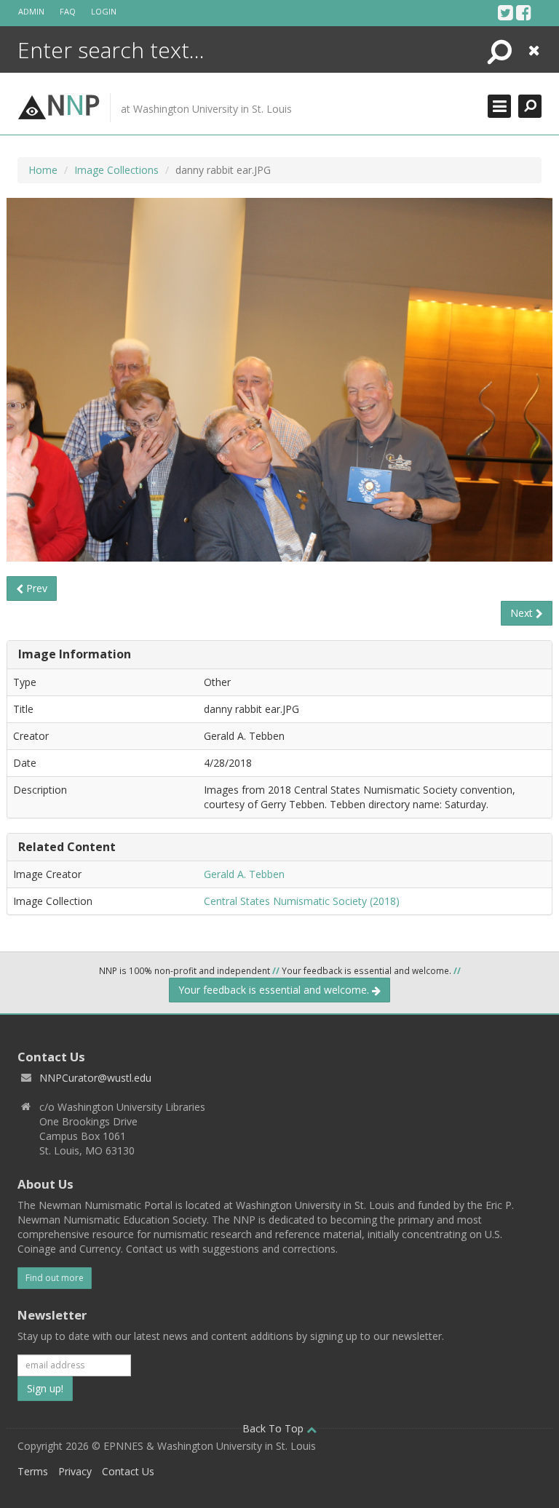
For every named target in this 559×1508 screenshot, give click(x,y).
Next (523, 613)
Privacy (75, 1471)
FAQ (68, 11)
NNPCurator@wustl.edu (95, 1078)
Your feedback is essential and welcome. (275, 990)
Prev (35, 588)
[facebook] (523, 12)
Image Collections (116, 170)
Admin (31, 11)
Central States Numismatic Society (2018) (302, 901)
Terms (32, 1471)
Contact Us (128, 1471)
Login (103, 11)
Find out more (54, 1278)
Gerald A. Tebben (244, 874)
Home (43, 170)
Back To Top (274, 1428)
